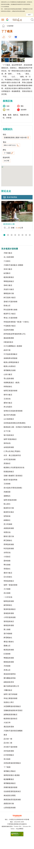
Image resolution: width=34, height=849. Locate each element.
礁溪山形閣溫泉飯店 (11, 362)
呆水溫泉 (7, 759)
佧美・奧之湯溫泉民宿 (12, 455)
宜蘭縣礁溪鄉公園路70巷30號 (15, 137)
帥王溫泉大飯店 (10, 297)
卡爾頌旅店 (8, 690)
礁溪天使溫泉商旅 (10, 480)
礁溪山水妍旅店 (10, 366)
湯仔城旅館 (8, 633)
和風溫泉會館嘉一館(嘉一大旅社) (16, 322)
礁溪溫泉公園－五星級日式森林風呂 (17, 427)
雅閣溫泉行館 (9, 293)
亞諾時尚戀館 (9, 330)
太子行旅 (7, 431)
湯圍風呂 (7, 496)
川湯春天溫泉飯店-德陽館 (13, 265)
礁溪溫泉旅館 (9, 650)
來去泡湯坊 (8, 407)
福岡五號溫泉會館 (10, 391)
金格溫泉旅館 (9, 447)
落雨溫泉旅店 (9, 621)
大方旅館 (7, 589)
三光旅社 (7, 261)
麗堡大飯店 (8, 573)
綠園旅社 (7, 520)
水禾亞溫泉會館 (10, 459)
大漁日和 (7, 722)
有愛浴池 (7, 532)
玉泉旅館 (7, 484)
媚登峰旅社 (8, 605)
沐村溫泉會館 (9, 751)
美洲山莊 (7, 670)
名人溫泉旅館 (9, 257)
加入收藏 (9, 37)
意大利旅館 (8, 524)
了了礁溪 (7, 153)
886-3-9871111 (10, 145)
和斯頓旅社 (8, 386)
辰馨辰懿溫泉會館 (10, 787)
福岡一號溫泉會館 (10, 585)
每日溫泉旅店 (9, 435)
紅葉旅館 (7, 654)
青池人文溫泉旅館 (10, 318)
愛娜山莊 (7, 646)
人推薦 (3, 37)
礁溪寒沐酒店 (9, 512)
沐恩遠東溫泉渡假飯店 (12, 763)
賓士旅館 (7, 629)
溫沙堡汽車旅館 (10, 415)
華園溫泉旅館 (9, 658)
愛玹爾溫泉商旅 (10, 678)
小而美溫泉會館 (10, 617)
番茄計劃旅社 (9, 642)
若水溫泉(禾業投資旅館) (13, 488)
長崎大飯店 (8, 285)
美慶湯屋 (7, 492)
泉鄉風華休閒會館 (10, 358)
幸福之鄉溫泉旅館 (10, 698)
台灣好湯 (17, 20)
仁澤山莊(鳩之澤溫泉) (12, 451)
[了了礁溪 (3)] (13, 60)
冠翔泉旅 (7, 516)
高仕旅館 (7, 593)
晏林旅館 (7, 561)
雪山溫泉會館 (9, 378)
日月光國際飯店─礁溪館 (13, 346)
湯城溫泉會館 (9, 613)
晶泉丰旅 (7, 350)
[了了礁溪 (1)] (17, 49)
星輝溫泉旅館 (9, 544)
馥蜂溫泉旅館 (9, 601)
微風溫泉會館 (9, 625)
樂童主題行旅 (9, 536)
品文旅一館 (8, 739)
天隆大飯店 (8, 253)
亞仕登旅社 (8, 577)
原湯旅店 (7, 463)
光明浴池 (7, 552)
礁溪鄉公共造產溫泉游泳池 (14, 467)
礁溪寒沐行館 (9, 508)
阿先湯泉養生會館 (10, 310)
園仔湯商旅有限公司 (11, 686)
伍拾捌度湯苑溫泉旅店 (12, 791)
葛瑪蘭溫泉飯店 (10, 783)
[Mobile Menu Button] (2, 19)
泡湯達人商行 (9, 702)
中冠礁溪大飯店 (10, 326)
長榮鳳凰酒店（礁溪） (12, 382)
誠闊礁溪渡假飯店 (10, 714)
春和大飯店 (8, 395)
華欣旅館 (7, 565)
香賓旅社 (7, 569)
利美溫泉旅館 (9, 548)
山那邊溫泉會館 (10, 808)
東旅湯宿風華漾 (10, 674)
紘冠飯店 (7, 273)
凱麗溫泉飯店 (9, 471)
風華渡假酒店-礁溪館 (12, 775)
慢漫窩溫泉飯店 (10, 609)
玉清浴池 (7, 399)
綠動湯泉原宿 (9, 682)
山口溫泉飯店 (9, 419)
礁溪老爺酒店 (9, 277)
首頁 (3, 26)
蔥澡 (5, 735)
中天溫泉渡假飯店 (10, 354)
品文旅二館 (8, 743)
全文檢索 (32, 20)
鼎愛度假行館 (9, 803)
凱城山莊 (7, 305)
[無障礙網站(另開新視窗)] (17, 836)
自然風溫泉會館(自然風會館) (15, 423)
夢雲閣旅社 (8, 638)
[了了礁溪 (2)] (5, 60)
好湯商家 (10, 26)
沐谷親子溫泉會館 (10, 747)
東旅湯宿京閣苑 (10, 795)
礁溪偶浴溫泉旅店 (10, 718)
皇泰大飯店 (8, 269)
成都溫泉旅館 (9, 528)
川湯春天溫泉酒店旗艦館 (13, 731)
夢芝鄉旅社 (8, 540)
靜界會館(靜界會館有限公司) (15, 334)
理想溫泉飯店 (9, 581)
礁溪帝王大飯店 (10, 314)
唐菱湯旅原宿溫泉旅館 (12, 799)
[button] (4, 235)
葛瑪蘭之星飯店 (10, 771)
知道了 (29, 14)
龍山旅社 (7, 504)
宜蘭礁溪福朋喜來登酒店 (13, 710)
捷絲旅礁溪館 (9, 338)
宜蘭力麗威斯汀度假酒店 (13, 476)
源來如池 (7, 443)
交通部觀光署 (17, 816)
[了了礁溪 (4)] (21, 60)
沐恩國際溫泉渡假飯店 (12, 706)
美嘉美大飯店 (9, 289)
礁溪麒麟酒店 (9, 779)
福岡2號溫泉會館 (10, 500)
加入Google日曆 (16, 37)
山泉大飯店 (8, 374)
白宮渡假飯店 (9, 755)
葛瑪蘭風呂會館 (10, 370)
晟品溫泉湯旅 (9, 727)
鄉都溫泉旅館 (9, 662)
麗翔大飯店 (8, 403)
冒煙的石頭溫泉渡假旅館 (13, 411)
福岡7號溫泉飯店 (10, 439)
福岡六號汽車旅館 (10, 694)
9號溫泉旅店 (8, 342)
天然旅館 (7, 666)
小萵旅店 (7, 557)
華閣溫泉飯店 (9, 281)
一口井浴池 (8, 597)
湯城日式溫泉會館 (10, 301)
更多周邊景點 (12, 197)
